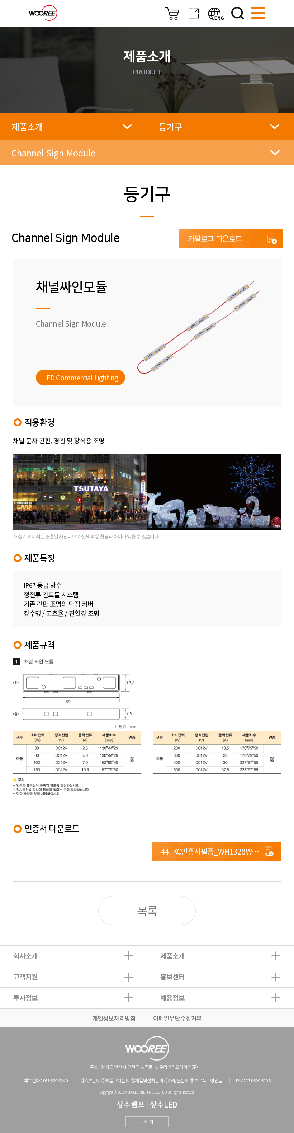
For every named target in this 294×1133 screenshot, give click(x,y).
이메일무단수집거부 (177, 1017)
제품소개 (172, 956)
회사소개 (25, 956)
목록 (147, 910)
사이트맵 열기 (258, 13)
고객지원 (25, 977)
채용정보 (172, 998)
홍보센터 (172, 977)
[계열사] (193, 17)
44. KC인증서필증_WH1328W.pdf (213, 851)
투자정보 (25, 998)
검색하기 (237, 13)
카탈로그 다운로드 (215, 238)
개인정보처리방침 (114, 1017)
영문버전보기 (216, 13)
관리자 (147, 1121)
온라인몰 (172, 13)
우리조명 (43, 13)
